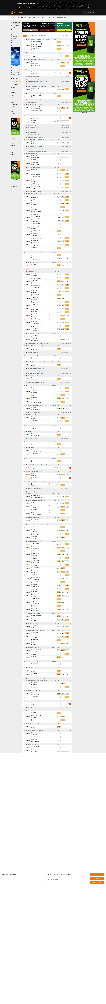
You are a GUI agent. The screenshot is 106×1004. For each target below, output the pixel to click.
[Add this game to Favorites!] (24, 42)
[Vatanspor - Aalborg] (47, 227)
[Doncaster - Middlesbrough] (47, 278)
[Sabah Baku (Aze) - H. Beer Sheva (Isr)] (47, 42)
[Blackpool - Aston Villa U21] (47, 336)
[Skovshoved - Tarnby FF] (47, 231)
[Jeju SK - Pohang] (47, 653)
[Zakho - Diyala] (47, 395)
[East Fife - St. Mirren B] (47, 575)
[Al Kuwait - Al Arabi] (47, 417)
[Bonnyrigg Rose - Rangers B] (47, 554)
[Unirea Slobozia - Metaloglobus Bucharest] (47, 496)
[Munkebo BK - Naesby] (47, 214)
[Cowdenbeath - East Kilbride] (47, 564)
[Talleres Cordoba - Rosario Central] (47, 66)
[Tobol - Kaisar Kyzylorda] (47, 408)
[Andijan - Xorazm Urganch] (47, 713)
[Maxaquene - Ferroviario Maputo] (47, 454)
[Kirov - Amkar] (47, 506)
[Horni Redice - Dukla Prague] (47, 173)
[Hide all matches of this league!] (70, 39)
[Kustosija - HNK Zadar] (47, 156)
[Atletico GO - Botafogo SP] (47, 118)
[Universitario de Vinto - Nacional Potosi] (47, 111)
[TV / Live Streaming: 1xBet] (55, 72)
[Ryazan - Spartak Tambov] (47, 510)
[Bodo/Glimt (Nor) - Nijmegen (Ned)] (47, 45)
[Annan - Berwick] (47, 551)
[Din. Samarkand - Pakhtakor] (47, 720)
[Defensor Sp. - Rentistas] (47, 704)
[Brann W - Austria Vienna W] (47, 364)
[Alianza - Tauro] (47, 461)
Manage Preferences (97, 882)
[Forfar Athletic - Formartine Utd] (47, 578)
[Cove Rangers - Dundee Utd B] (47, 561)
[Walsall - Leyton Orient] (47, 319)
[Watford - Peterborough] (47, 322)
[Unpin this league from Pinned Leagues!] (50, 39)
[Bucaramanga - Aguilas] (47, 142)
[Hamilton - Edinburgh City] (47, 585)
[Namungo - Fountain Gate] (47, 693)
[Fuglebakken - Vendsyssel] (47, 241)
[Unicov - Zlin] (47, 180)
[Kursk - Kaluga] (47, 503)
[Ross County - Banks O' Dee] (47, 602)
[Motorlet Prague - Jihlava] (47, 177)
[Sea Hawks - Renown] (47, 664)
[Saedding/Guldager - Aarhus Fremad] (47, 224)
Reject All (97, 878)
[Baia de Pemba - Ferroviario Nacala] (47, 450)
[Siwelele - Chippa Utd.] (47, 643)
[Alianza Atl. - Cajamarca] (47, 484)
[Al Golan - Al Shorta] (47, 391)
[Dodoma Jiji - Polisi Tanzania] (47, 697)
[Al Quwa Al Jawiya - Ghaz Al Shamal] (47, 401)
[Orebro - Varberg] (47, 670)
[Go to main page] (21, 12)
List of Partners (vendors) (53, 879)
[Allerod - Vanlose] (47, 200)
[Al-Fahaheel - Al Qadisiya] (47, 421)
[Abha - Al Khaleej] (47, 527)
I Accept (97, 874)
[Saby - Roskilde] (47, 220)
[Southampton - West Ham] (47, 308)
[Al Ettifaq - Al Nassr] (47, 534)
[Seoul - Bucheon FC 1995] (47, 657)
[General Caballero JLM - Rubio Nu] (47, 474)
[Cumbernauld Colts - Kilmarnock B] (47, 568)
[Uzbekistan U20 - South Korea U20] (47, 737)
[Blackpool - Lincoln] (47, 288)
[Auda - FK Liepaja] (47, 434)
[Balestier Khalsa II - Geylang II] (47, 616)
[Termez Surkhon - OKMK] (47, 716)
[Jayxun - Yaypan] (47, 726)
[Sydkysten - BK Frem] (47, 234)
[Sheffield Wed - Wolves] (47, 305)
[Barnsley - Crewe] (47, 281)
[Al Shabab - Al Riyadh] (47, 537)
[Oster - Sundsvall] (47, 674)
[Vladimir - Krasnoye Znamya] (47, 513)
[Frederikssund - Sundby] (47, 207)
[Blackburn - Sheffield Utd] (47, 284)
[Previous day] (60, 36)
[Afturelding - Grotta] (47, 378)
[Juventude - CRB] (47, 121)
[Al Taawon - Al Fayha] (47, 530)
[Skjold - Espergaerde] (47, 248)
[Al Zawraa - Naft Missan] (47, 398)
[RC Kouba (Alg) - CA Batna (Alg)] (47, 750)
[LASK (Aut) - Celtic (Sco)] (47, 49)
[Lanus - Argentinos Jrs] (47, 62)
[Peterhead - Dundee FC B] (47, 595)
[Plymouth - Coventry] (47, 302)
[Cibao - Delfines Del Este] (47, 258)
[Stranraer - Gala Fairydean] (47, 609)
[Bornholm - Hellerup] (47, 196)
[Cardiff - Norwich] (47, 274)
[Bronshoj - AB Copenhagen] (47, 238)
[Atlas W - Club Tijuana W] (47, 444)
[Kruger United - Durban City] (47, 633)
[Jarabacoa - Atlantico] (47, 255)
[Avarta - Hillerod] (47, 203)
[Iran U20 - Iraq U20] (47, 733)
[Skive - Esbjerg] (47, 244)
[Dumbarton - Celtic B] (47, 571)
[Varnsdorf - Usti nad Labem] (47, 170)
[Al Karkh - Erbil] (47, 388)
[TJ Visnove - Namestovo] (47, 626)
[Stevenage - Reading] (47, 312)
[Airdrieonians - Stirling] (47, 544)
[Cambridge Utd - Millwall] (47, 291)
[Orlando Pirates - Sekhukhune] (47, 640)
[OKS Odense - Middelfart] (47, 217)
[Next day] (70, 36)
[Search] (83, 12)
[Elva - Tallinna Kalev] (47, 358)
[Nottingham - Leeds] (47, 329)
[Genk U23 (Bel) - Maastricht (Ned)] (47, 747)
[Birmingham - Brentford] (47, 326)
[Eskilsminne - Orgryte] (47, 683)
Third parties (39, 882)
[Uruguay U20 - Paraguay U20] (47, 740)
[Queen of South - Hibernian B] (47, 599)
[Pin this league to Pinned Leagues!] (46, 60)
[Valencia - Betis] (47, 55)
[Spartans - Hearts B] (47, 606)
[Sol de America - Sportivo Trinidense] (47, 478)
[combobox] (65, 36)
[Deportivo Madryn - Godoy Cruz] (47, 73)
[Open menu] (93, 12)
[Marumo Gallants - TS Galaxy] (47, 636)
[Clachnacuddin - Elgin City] (47, 558)
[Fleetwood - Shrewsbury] (47, 295)
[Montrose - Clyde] (47, 592)
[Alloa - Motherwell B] (47, 547)
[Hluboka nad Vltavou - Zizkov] (47, 187)
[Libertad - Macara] (47, 265)
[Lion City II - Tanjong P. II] (47, 619)
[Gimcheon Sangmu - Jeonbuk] (47, 650)
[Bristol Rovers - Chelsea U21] (47, 339)
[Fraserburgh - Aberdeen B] (47, 582)
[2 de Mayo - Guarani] (47, 467)
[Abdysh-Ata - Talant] (47, 428)
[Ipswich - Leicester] (47, 298)
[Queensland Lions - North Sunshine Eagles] (47, 96)
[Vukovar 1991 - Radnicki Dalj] (47, 163)
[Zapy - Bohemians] (47, 184)
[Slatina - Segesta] (47, 160)
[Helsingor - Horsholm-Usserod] (47, 210)
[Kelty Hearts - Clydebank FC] (47, 589)
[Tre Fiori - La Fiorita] (47, 520)
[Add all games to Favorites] (24, 39)
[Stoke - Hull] (47, 315)
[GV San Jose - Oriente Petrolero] (47, 107)
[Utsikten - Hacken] (47, 687)
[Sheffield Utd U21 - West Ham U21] (47, 348)
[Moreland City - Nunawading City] (47, 89)
